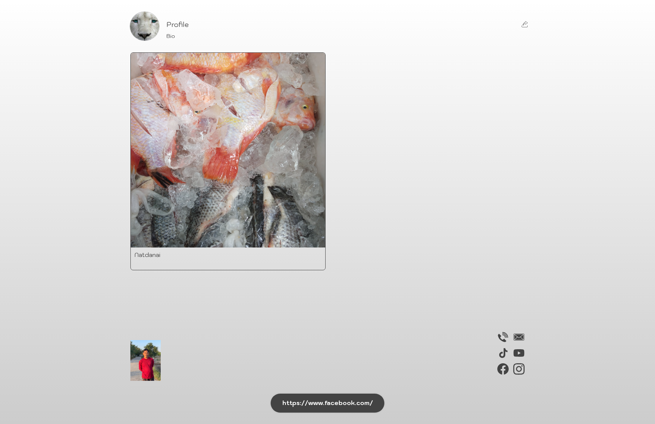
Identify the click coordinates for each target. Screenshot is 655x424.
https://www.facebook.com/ (327, 403)
